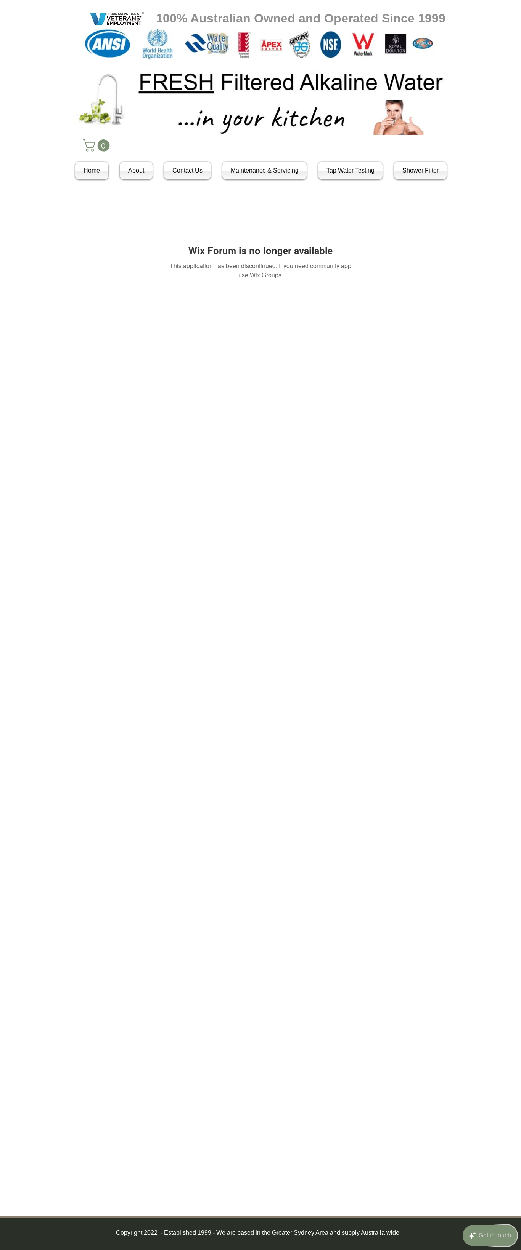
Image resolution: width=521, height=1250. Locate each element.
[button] (98, 145)
